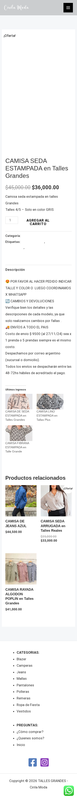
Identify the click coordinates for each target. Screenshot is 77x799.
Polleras (23, 691)
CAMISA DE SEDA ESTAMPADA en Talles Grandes (17, 415)
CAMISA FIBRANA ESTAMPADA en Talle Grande (17, 447)
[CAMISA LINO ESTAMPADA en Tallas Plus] (50, 401)
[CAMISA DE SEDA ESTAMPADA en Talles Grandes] (18, 401)
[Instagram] (44, 762)
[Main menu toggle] (68, 7)
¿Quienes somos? (30, 738)
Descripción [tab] (15, 270)
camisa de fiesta (32, 242)
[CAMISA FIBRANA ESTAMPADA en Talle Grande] (18, 433)
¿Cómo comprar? (30, 732)
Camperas (24, 665)
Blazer (21, 659)
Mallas (22, 678)
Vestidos (24, 711)
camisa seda (34, 247)
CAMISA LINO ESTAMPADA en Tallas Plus (47, 415)
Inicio (21, 745)
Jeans (21, 672)
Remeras (23, 698)
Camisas (27, 236)
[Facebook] (32, 762)
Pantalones (25, 685)
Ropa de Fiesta (28, 705)
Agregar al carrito (38, 222)
